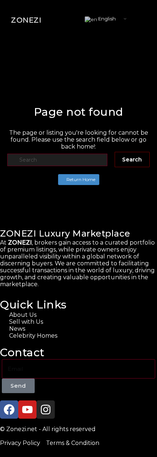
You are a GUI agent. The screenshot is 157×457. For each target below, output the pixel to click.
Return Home (80, 179)
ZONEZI (26, 20)
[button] (140, 20)
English (106, 19)
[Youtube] (27, 409)
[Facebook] (9, 409)
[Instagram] (46, 409)
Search (132, 159)
